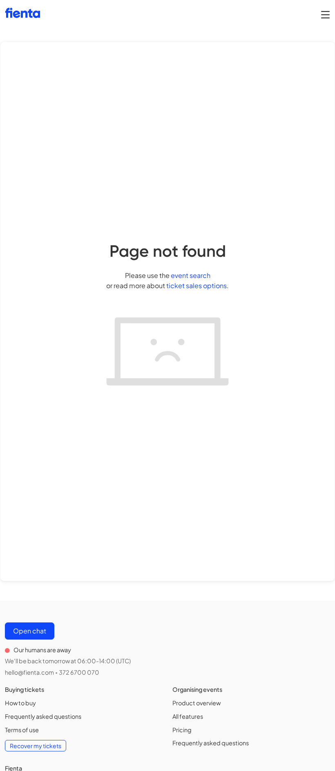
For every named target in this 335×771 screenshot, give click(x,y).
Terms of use (22, 729)
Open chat (29, 631)
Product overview (196, 703)
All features (187, 716)
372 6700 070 (79, 672)
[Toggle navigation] (325, 14)
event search (190, 275)
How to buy (20, 703)
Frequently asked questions (43, 716)
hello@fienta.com (29, 672)
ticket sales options (196, 285)
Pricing (182, 729)
